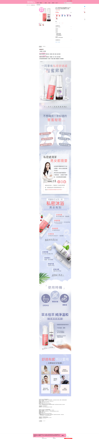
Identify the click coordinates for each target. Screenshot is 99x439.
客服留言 (54, 437)
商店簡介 (43, 437)
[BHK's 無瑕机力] (31, 2)
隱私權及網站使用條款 (44, 438)
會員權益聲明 (54, 438)
